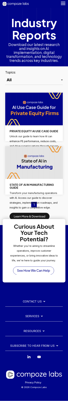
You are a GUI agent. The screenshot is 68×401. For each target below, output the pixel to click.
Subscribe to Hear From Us (32, 345)
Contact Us (32, 301)
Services (32, 316)
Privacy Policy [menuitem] (33, 382)
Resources (32, 331)
